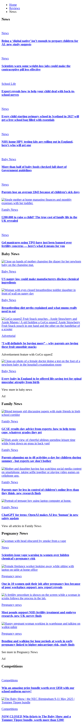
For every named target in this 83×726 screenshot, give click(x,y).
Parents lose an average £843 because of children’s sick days (41, 192)
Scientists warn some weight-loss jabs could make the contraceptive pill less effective (36, 67)
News (5, 33)
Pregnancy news (12, 576)
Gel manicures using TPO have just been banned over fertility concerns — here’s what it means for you (37, 244)
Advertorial (8, 335)
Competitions (10, 680)
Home (13, 4)
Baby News (9, 159)
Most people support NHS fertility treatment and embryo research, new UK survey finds (39, 614)
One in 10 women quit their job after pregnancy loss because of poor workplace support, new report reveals (41, 585)
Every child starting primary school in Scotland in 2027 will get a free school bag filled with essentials (40, 118)
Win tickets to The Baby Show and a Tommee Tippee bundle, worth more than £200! (36, 718)
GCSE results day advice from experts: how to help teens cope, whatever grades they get (39, 430)
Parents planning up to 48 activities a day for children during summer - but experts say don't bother (41, 459)
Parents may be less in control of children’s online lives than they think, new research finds (40, 491)
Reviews (14, 8)
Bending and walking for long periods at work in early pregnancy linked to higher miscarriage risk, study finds (38, 642)
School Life (9, 83)
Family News (10, 209)
